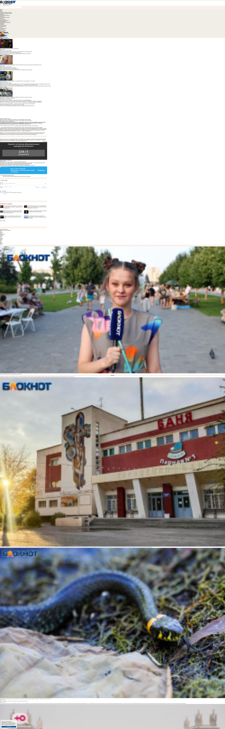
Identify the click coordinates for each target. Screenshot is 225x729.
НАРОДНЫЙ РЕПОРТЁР (4, 20)
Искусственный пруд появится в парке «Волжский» (9, 68)
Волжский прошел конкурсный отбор (11, 132)
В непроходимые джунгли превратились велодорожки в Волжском (65, 703)
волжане (7, 176)
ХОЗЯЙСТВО (2, 29)
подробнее (9, 230)
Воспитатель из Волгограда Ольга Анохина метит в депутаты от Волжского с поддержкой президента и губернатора (21, 102)
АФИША (1, 11)
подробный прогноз (3, 230)
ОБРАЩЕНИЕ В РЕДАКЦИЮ (5, 22)
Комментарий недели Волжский (8, 175)
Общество (2, 118)
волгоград (11, 176)
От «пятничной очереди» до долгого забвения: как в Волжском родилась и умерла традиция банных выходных (17, 547)
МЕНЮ (1, 9)
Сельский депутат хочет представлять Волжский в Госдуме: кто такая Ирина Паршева (15, 100)
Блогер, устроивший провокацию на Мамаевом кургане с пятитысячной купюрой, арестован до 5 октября (88, 547)
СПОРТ (1, 27)
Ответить (5, 193)
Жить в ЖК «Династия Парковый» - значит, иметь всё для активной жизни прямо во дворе (139, 547)
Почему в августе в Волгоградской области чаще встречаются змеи (11, 698)
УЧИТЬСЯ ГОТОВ (6, 33)
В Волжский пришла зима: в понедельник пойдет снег (9, 161)
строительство (25, 176)
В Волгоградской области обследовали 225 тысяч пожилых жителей (114, 547)
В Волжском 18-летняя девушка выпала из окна (83, 703)
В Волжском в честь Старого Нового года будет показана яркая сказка (12, 163)
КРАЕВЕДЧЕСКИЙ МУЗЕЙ (5, 17)
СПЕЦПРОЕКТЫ (3, 26)
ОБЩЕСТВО (2, 23)
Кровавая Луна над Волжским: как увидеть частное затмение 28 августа (120, 703)
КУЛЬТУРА (2, 18)
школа (22, 176)
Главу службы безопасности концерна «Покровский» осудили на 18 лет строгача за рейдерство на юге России (17, 703)
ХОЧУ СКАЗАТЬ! (3, 30)
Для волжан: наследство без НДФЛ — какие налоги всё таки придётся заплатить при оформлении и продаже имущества (54, 547)
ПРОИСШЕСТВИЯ (3, 25)
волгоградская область (17, 176)
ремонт (29, 176)
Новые (1, 186)
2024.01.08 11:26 (9, 191)
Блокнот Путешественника (4, 54)
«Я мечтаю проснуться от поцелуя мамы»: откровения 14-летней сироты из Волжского (15, 53)
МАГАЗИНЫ (6, 37)
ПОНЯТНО (9, 726)
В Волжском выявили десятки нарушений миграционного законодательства (63, 376)
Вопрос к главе (2, 70)
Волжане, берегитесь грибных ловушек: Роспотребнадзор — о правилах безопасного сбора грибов (37, 698)
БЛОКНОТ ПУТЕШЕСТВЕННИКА (6, 12)
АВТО (1, 10)
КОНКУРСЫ (2, 16)
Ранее (10, 186)
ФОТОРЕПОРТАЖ (3, 28)
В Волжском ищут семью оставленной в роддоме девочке (10, 52)
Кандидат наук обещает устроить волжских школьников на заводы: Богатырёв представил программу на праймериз (21, 101)
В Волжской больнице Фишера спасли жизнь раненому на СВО (11, 164)
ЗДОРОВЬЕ (2, 14)
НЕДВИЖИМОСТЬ (3, 21)
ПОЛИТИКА (2, 24)
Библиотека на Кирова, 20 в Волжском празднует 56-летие (10, 376)
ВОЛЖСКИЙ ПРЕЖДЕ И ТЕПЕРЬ (6, 13)
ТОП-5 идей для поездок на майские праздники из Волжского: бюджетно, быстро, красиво (16, 69)
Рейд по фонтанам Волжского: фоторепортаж (8, 67)
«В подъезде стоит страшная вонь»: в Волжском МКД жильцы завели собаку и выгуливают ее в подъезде (19, 162)
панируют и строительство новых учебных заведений (36, 139)
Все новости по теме (3, 50)
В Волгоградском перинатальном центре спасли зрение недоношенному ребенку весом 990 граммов (146, 703)
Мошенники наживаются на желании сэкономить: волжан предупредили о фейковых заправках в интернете (35, 376)
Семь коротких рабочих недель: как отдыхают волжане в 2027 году (44, 703)
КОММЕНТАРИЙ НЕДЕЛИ (4, 15)
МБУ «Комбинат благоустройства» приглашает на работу (100, 703)
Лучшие (5, 186)
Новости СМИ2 (2, 220)
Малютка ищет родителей (4, 38)
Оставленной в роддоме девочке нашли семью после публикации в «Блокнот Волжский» (16, 51)
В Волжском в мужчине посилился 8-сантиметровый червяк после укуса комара (174, 703)
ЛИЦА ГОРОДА (3, 19)
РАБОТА (6, 32)
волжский (4, 176)
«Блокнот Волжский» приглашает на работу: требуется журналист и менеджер (14, 165)
